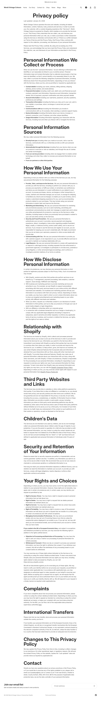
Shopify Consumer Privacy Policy (62, 367)
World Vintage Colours (14, 695)
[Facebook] (86, 7)
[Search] (81, 7)
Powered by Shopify (27, 695)
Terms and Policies (50, 695)
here (40, 604)
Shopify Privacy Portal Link (49, 372)
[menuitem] (64, 7)
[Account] (90, 7)
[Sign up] (94, 686)
